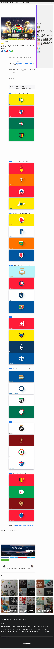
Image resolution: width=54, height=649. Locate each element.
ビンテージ (44, 629)
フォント (48, 629)
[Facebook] (50, 0)
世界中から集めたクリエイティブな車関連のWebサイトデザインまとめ (24, 567)
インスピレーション (29, 2)
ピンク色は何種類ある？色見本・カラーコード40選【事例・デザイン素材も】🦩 (46, 43)
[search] (51, 7)
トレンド (36, 629)
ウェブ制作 (16, 2)
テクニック (15, 629)
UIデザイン (31, 626)
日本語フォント (10, 633)
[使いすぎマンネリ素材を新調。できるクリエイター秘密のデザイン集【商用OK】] (44, 605)
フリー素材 (11, 2)
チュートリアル (22, 2)
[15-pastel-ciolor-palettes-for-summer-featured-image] (38, 52)
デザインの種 (25, 629)
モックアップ (33, 631)
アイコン (41, 626)
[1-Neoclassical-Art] (38, 31)
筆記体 (15, 633)
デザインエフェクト (31, 629)
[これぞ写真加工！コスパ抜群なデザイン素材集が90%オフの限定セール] (9, 605)
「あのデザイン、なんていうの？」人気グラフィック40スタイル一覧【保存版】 (46, 31)
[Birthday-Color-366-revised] (38, 48)
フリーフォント (10, 631)
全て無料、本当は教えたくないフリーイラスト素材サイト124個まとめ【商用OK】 (46, 35)
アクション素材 (45, 626)
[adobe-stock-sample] (38, 35)
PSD (28, 626)
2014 (5, 530)
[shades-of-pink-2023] (38, 43)
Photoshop (24, 626)
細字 (18, 633)
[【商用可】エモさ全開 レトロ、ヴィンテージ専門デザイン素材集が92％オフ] (27, 605)
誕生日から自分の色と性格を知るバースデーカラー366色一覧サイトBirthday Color (46, 47)
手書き (6, 633)
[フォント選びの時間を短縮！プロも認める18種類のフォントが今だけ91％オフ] (27, 588)
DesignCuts (6, 626)
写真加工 (3, 633)
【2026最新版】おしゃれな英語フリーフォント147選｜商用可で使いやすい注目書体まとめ (46, 27)
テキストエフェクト (5, 629)
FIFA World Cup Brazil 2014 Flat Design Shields (23, 63)
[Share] (2, 51)
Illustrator (18, 626)
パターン (40, 629)
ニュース (2, 43)
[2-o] (38, 27)
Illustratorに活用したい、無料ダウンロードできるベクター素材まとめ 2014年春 (12, 567)
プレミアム (24, 631)
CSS (2, 626)
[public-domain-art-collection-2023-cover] (38, 39)
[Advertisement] (18, 11)
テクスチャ (10, 629)
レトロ (45, 631)
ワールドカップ (17, 530)
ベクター (28, 631)
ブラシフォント (19, 631)
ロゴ (48, 631)
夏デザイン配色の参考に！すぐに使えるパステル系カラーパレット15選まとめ (46, 52)
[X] (52, 0)
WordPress (36, 626)
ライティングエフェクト (39, 631)
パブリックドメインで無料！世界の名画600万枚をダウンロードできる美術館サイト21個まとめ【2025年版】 (46, 39)
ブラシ (15, 631)
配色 (20, 633)
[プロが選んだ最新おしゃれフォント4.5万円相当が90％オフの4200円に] (44, 588)
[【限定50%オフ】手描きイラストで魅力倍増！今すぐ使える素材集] (9, 588)
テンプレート (20, 629)
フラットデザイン (11, 530)
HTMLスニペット (12, 626)
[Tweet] (5, 51)
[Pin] (7, 51)
